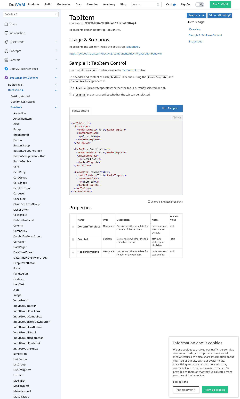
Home (13, 24)
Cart (169, 4)
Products (33, 4)
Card (16, 167)
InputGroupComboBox (27, 316)
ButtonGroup (21, 145)
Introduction (17, 33)
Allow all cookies (215, 390)
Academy (109, 4)
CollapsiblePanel (23, 220)
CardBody (19, 172)
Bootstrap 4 (15, 90)
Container (19, 241)
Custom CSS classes (23, 101)
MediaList (19, 380)
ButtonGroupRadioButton (29, 156)
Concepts (15, 51)
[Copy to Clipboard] (177, 117)
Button (17, 140)
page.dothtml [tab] (80, 110)
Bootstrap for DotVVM (23, 77)
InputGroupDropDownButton (31, 321)
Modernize (63, 4)
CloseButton (21, 209)
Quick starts (16, 42)
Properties (195, 41)
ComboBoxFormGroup (27, 236)
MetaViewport (22, 391)
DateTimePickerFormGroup (30, 257)
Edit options (180, 382)
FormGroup (20, 273)
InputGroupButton (25, 306)
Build (48, 4)
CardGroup (20, 177)
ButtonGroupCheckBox (27, 150)
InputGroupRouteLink (26, 343)
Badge (17, 129)
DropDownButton (24, 263)
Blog (123, 4)
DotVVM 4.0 (11, 14)
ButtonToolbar (22, 161)
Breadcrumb (21, 135)
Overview (195, 29)
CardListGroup (22, 188)
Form (16, 268)
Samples (92, 4)
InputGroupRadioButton (28, 338)
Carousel (18, 193)
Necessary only (186, 390)
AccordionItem (22, 118)
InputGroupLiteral (24, 332)
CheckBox (19, 199)
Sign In (185, 4)
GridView (19, 279)
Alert (16, 124)
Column (18, 225)
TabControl (132, 46)
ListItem (18, 375)
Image (17, 295)
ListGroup (19, 364)
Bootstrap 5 (15, 84)
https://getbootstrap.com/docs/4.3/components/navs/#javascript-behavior (115, 53)
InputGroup (20, 300)
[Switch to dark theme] (199, 4)
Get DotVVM (220, 4)
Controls (14, 60)
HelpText (18, 284)
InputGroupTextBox (25, 348)
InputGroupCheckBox (26, 311)
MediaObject (21, 386)
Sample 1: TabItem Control (205, 35)
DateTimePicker (23, 252)
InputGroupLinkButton (27, 327)
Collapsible (20, 215)
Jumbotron (20, 354)
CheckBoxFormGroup (26, 204)
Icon (16, 289)
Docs (79, 4)
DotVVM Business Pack (23, 68)
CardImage (20, 183)
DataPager (20, 247)
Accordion (19, 113)
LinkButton (20, 359)
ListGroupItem (22, 370)
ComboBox (20, 231)
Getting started (20, 96)
